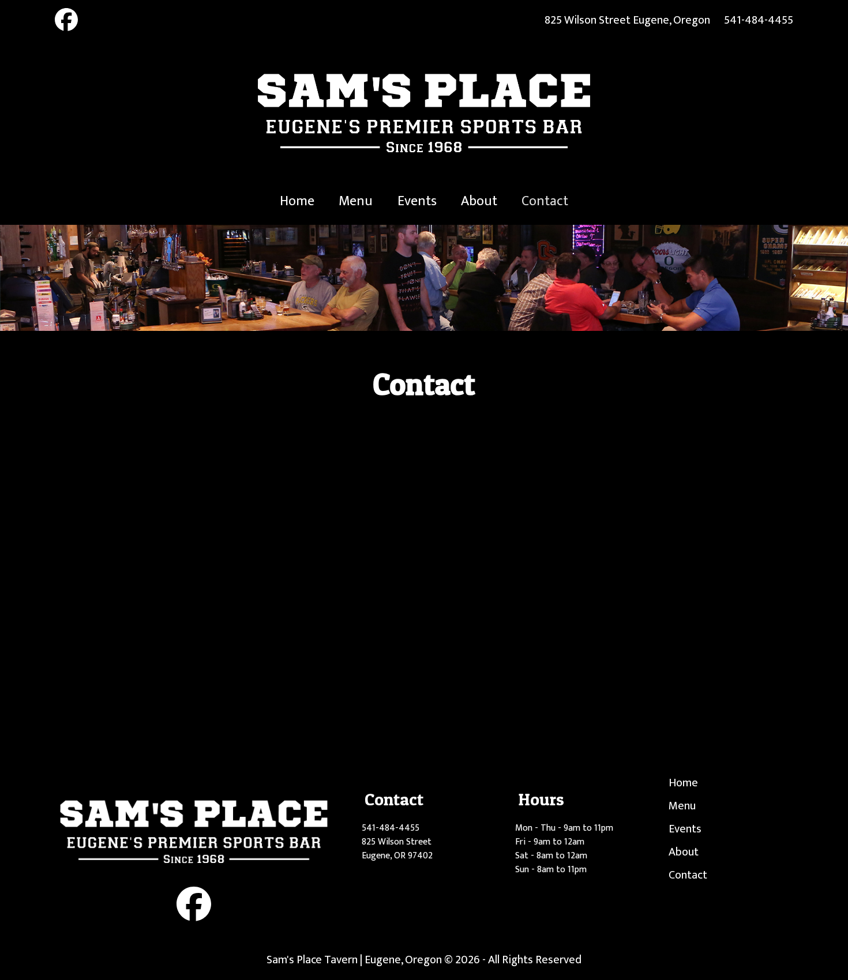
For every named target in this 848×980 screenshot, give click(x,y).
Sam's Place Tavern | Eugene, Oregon (354, 960)
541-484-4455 (758, 20)
